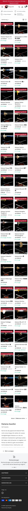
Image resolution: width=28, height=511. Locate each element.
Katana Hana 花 (5, 367)
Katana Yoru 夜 (5, 147)
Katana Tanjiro (19, 147)
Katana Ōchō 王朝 (6, 410)
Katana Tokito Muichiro (19, 103)
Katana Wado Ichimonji (5, 60)
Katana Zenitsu (19, 301)
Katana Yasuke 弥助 (7, 301)
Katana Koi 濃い (19, 81)
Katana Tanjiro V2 (6, 36)
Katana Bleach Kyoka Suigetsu (5, 189)
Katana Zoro (18, 59)
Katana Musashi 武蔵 (20, 189)
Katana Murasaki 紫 (7, 389)
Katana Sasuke (5, 102)
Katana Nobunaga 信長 (6, 279)
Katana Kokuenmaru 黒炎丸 (21, 406)
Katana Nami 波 (5, 234)
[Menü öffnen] (2, 7)
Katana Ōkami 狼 (6, 344)
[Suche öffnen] (19, 7)
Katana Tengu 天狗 (6, 168)
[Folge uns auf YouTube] (2, 493)
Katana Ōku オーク (20, 322)
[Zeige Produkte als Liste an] (26, 19)
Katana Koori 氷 (5, 81)
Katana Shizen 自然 (21, 389)
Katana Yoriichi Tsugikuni (5, 212)
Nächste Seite (21, 418)
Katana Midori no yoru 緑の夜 (6, 125)
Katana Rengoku (20, 211)
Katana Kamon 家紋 (21, 125)
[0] (25, 7)
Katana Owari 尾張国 (21, 278)
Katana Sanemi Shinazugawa (19, 234)
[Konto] (22, 7)
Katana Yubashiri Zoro (6, 257)
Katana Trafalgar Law (6, 322)
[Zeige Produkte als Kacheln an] (23, 19)
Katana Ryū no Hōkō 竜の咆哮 (21, 37)
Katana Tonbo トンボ (20, 367)
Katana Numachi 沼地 (21, 345)
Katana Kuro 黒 (19, 256)
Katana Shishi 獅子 (20, 168)
